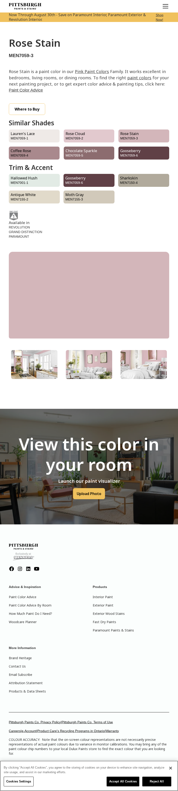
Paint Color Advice (26, 90)
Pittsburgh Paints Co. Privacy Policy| (35, 722)
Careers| (15, 731)
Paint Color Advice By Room (30, 605)
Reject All (157, 781)
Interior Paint (103, 597)
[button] (164, 6)
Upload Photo (89, 493)
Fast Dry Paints (104, 622)
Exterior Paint (103, 605)
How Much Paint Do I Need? (30, 613)
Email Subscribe (20, 674)
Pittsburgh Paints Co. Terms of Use (87, 722)
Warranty (112, 731)
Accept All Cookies (123, 781)
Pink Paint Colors (92, 71)
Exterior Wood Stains (109, 613)
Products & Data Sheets (27, 691)
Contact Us (17, 666)
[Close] (170, 768)
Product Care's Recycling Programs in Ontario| (71, 731)
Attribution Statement (26, 683)
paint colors (139, 77)
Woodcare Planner (23, 622)
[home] (25, 6)
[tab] (34, 364)
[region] (89, 776)
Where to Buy (27, 109)
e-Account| (29, 731)
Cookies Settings (18, 781)
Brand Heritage (20, 658)
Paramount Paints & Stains (113, 630)
